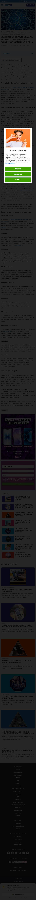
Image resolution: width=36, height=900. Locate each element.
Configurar (18, 174)
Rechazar (18, 179)
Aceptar (18, 169)
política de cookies (10, 163)
